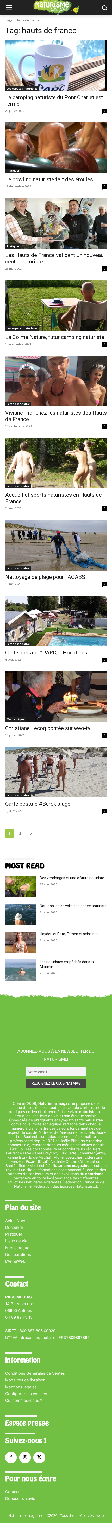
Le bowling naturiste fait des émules (49, 179)
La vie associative (18, 404)
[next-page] (31, 833)
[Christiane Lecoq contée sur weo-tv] (56, 696)
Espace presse (27, 1423)
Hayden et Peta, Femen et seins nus (69, 934)
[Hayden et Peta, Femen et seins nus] (20, 942)
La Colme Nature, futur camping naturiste (54, 337)
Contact (12, 1491)
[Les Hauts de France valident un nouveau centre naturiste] (56, 223)
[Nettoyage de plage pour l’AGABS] (56, 545)
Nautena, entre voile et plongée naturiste (73, 906)
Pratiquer (13, 170)
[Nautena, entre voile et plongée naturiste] (20, 914)
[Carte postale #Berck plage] (56, 772)
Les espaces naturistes (22, 88)
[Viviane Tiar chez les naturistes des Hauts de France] (56, 381)
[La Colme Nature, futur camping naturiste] (56, 305)
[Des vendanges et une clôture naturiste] (20, 886)
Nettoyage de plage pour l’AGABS (45, 577)
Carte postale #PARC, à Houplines (46, 652)
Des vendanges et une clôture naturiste (72, 878)
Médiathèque (15, 719)
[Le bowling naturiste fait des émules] (56, 147)
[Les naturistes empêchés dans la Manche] (20, 970)
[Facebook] (11, 1457)
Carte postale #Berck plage (37, 804)
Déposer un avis (20, 1498)
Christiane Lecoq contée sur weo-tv (47, 728)
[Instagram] (25, 1457)
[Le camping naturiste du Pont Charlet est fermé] (56, 65)
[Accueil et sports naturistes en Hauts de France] (56, 463)
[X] (39, 1457)
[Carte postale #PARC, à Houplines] (56, 621)
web (100, 1515)
